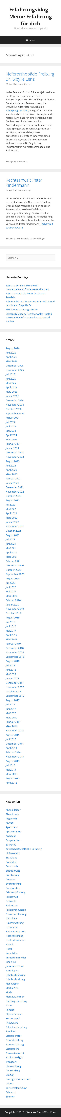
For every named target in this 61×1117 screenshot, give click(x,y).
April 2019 (11, 635)
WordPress (50, 1112)
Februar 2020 (13, 600)
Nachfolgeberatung (16, 1001)
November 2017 (15, 687)
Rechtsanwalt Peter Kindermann (24, 182)
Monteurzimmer (15, 996)
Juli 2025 (10, 374)
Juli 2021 (10, 539)
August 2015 (13, 735)
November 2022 (15, 491)
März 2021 (11, 556)
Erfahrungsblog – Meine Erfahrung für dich (30, 16)
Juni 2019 (11, 626)
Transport (11, 1061)
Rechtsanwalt (22, 238)
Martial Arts (12, 988)
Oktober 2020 (13, 569)
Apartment (12, 827)
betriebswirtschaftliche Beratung (24, 848)
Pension (10, 1009)
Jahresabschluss (14, 966)
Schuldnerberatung (16, 1027)
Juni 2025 (11, 378)
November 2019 (15, 608)
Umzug (9, 1074)
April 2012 (11, 782)
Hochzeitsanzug (14, 935)
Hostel (9, 944)
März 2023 (11, 474)
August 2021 (13, 535)
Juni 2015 (11, 739)
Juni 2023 (11, 465)
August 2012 (13, 778)
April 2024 (11, 435)
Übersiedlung (13, 1070)
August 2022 (13, 500)
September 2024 (15, 413)
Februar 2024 (13, 443)
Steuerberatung (14, 1040)
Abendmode (12, 814)
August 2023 (13, 461)
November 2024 (15, 404)
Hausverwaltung (15, 922)
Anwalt (11, 238)
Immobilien (12, 953)
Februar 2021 (13, 561)
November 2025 (15, 370)
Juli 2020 (10, 582)
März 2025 (11, 391)
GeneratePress (34, 1112)
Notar (9, 1005)
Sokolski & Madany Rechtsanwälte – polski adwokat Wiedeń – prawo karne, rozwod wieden (29, 317)
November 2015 (15, 730)
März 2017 (11, 717)
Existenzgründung (15, 892)
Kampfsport (12, 970)
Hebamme (12, 927)
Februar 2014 (13, 752)
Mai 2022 (11, 509)
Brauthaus (11, 857)
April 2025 (11, 387)
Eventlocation (13, 888)
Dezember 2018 (15, 648)
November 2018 (15, 652)
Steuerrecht (12, 1048)
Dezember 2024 (15, 400)
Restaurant (12, 1022)
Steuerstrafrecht (15, 1053)
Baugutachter (13, 840)
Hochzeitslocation (15, 940)
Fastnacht (11, 901)
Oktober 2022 (13, 496)
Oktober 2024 (13, 409)
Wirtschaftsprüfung (16, 1088)
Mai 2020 (11, 591)
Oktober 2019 (13, 613)
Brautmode (12, 866)
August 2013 (13, 761)
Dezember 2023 (15, 452)
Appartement (13, 831)
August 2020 (13, 578)
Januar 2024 (12, 448)
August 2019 (13, 617)
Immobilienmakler (16, 957)
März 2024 (11, 439)
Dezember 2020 (15, 565)
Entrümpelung (13, 883)
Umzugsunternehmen (18, 1079)
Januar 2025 (12, 396)
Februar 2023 (13, 478)
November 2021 (15, 526)
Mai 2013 (11, 769)
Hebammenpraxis (16, 931)
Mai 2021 (11, 548)
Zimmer (10, 1096)
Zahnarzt (23, 161)
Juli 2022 (10, 504)
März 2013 (11, 774)
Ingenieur (11, 961)
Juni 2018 (11, 669)
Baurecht (11, 844)
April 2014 (11, 748)
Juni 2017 (11, 708)
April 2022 (11, 513)
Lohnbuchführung (15, 975)
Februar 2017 (13, 721)
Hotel (9, 948)
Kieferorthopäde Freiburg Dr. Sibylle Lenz (30, 76)
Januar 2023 (12, 483)
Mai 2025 (11, 383)
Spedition (11, 1031)
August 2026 (13, 348)
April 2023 (11, 469)
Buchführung (13, 870)
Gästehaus (11, 918)
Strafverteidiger (37, 238)
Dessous (10, 879)
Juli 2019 (10, 622)
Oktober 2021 (13, 530)
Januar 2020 (12, 604)
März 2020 (11, 596)
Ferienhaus (12, 905)
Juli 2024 (10, 422)
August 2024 (13, 417)
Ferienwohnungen (16, 909)
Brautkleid (11, 862)
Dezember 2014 (15, 743)
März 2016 (11, 726)
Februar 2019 (13, 643)
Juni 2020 (11, 587)
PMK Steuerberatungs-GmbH (22, 309)
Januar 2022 (12, 522)
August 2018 (13, 661)
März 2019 (11, 639)
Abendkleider (13, 809)
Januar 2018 (12, 678)
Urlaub (9, 1083)
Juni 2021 (11, 543)
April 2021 (11, 552)
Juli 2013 (10, 765)
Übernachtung (13, 1066)
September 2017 (15, 695)
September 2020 (15, 574)
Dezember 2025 (15, 365)
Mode (9, 992)
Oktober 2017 (13, 691)
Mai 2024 (11, 430)
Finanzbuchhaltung (16, 914)
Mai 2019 (11, 630)
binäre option (13, 853)
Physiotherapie (14, 1014)
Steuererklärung (15, 1044)
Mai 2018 (11, 674)
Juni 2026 (11, 352)
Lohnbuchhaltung (15, 979)
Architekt (11, 836)
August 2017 (13, 700)
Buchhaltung (12, 875)
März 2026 (11, 361)
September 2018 (15, 656)
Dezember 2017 (15, 682)
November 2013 (15, 756)
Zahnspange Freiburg (17, 110)
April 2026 (11, 357)
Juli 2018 (10, 665)
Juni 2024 (11, 426)
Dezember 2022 (15, 487)
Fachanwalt (12, 896)
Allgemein (13, 161)
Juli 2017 (10, 704)
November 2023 (15, 457)
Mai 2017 (11, 713)
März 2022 (11, 517)
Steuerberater (13, 1035)
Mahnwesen (12, 983)
